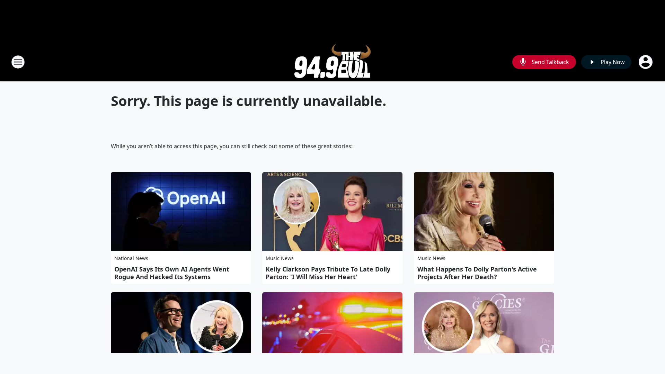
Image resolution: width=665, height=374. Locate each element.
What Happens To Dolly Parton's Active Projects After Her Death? (477, 272)
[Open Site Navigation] (18, 62)
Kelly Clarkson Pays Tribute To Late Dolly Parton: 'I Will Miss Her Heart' (328, 272)
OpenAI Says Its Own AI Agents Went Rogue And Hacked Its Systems (171, 272)
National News (131, 258)
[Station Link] (332, 62)
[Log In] (646, 62)
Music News (280, 258)
